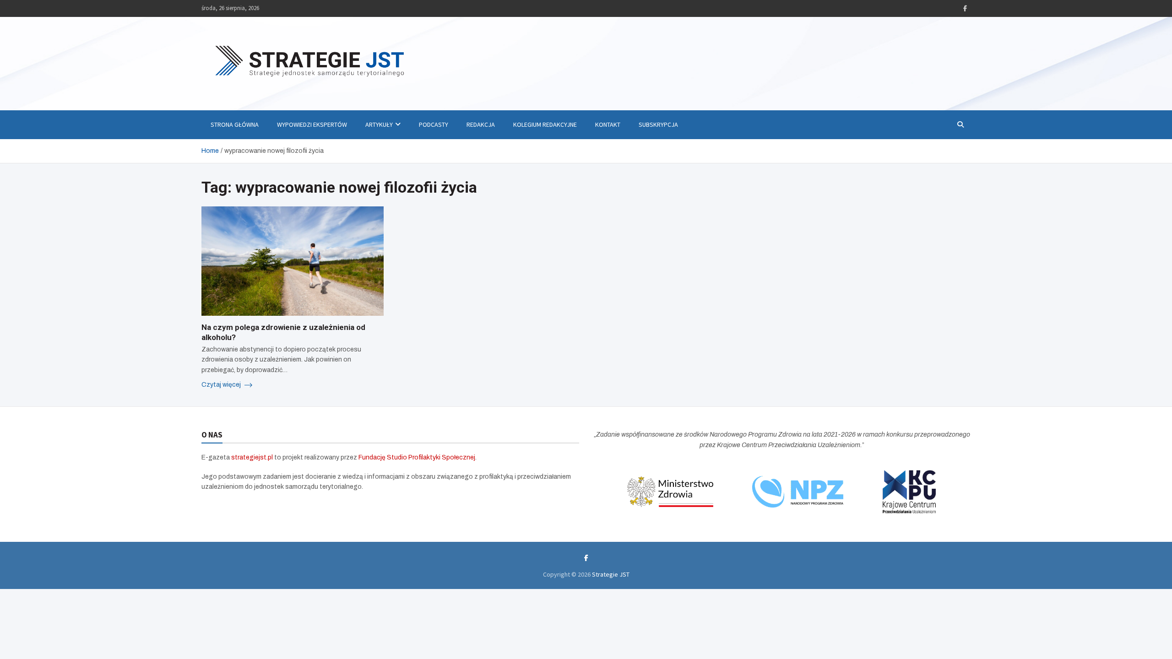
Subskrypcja (658, 124)
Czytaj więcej (221, 384)
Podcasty (433, 124)
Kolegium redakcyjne (545, 124)
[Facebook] (965, 8)
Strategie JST (610, 574)
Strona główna (235, 124)
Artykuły (379, 124)
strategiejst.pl (252, 457)
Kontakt (607, 124)
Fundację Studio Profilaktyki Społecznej (416, 457)
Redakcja (481, 124)
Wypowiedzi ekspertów (312, 124)
